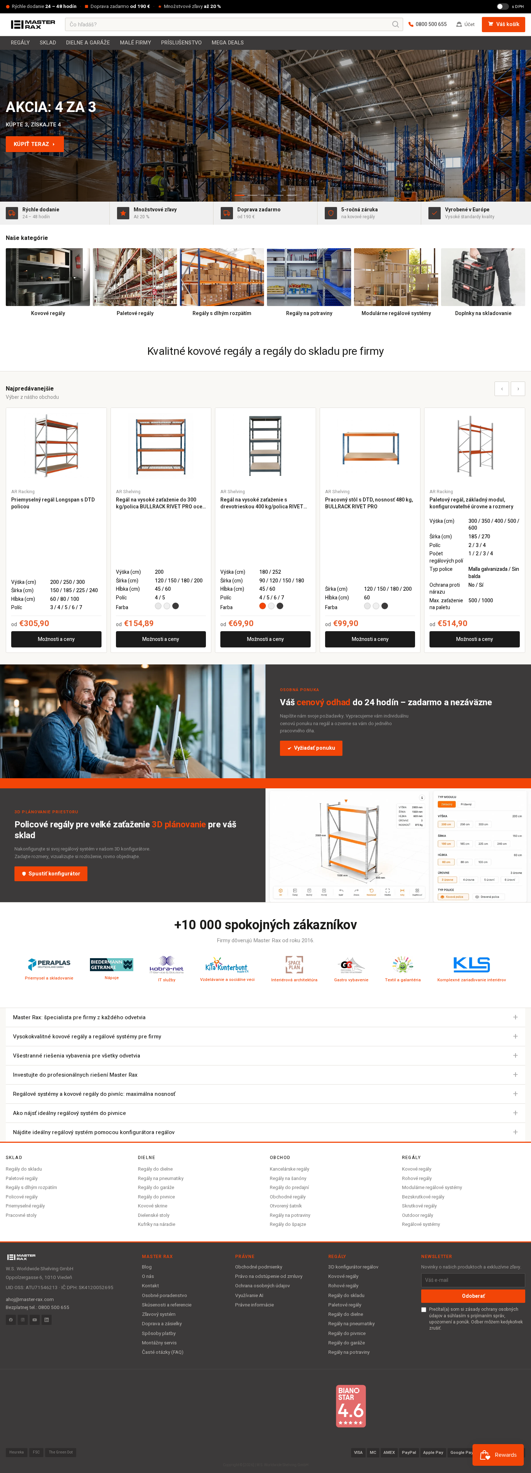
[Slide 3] (265, 195)
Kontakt (150, 1285)
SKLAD (48, 43)
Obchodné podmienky (258, 1267)
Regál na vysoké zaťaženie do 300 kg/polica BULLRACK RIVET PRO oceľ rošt (160, 503)
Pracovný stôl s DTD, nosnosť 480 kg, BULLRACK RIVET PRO (369, 503)
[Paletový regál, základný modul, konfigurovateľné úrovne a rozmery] (474, 445)
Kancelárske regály (289, 1169)
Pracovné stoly (21, 1215)
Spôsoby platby (159, 1333)
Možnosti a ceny (56, 639)
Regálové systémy (421, 1224)
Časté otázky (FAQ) (163, 1352)
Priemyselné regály (25, 1205)
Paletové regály (22, 1178)
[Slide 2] (252, 195)
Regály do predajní (289, 1187)
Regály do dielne (155, 1169)
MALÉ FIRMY (135, 43)
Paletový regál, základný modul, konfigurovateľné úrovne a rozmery (471, 503)
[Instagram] (23, 1320)
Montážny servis (159, 1343)
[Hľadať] (396, 24)
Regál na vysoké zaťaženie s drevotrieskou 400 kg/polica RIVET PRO (261, 503)
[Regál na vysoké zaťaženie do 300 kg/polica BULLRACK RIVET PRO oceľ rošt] (161, 445)
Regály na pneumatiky (161, 1178)
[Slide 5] (291, 195)
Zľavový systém (159, 1314)
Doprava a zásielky (162, 1323)
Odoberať (473, 1296)
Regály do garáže (156, 1187)
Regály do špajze (288, 1224)
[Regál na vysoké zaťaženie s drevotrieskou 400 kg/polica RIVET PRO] (265, 445)
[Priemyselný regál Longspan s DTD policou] (56, 445)
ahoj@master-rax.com (30, 1299)
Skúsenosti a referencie (166, 1305)
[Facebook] (11, 1320)
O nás (148, 1276)
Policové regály (22, 1196)
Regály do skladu (24, 1169)
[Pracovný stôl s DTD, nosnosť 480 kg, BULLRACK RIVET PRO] (370, 445)
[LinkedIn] (47, 1320)
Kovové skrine (152, 1205)
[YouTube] (35, 1320)
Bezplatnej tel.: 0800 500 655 (37, 1307)
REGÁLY (20, 43)
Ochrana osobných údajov (262, 1285)
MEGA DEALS (228, 43)
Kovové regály (416, 1169)
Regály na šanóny (288, 1178)
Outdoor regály (417, 1215)
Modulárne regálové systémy (432, 1187)
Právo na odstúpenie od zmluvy (268, 1276)
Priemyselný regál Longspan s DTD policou (53, 503)
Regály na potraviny (290, 1215)
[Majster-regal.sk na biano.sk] (351, 1406)
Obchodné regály (288, 1196)
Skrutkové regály (419, 1205)
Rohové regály (417, 1178)
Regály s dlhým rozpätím (31, 1187)
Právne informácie (254, 1305)
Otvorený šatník (286, 1205)
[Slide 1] (239, 195)
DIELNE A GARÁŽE (88, 43)
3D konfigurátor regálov (353, 1267)
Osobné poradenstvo (164, 1295)
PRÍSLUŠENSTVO (181, 43)
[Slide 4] (278, 195)
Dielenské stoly (153, 1215)
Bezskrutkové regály (423, 1196)
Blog (147, 1267)
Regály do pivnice (156, 1196)
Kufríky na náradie (156, 1224)
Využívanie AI (249, 1295)
